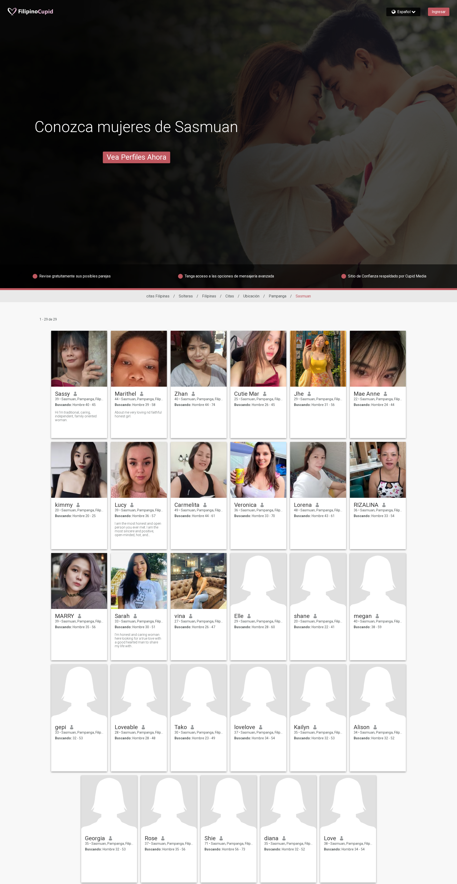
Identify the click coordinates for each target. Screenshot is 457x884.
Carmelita (186, 505)
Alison (362, 727)
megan (363, 616)
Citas (229, 296)
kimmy (64, 505)
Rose (151, 838)
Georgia (95, 838)
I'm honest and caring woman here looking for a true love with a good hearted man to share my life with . (138, 640)
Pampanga (277, 296)
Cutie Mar (246, 393)
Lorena (303, 505)
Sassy (62, 393)
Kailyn (301, 727)
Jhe (299, 393)
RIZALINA (366, 505)
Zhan (181, 393)
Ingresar (439, 12)
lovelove (244, 727)
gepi (60, 727)
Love (330, 838)
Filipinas (209, 296)
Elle (238, 616)
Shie (210, 838)
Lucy (120, 505)
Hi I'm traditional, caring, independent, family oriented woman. (76, 416)
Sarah (122, 616)
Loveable (126, 727)
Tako (180, 727)
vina (179, 616)
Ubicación (251, 296)
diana (271, 838)
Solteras (186, 296)
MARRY (64, 616)
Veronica (245, 505)
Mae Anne (367, 393)
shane (302, 616)
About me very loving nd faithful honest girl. (138, 414)
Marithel (125, 393)
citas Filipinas (157, 296)
